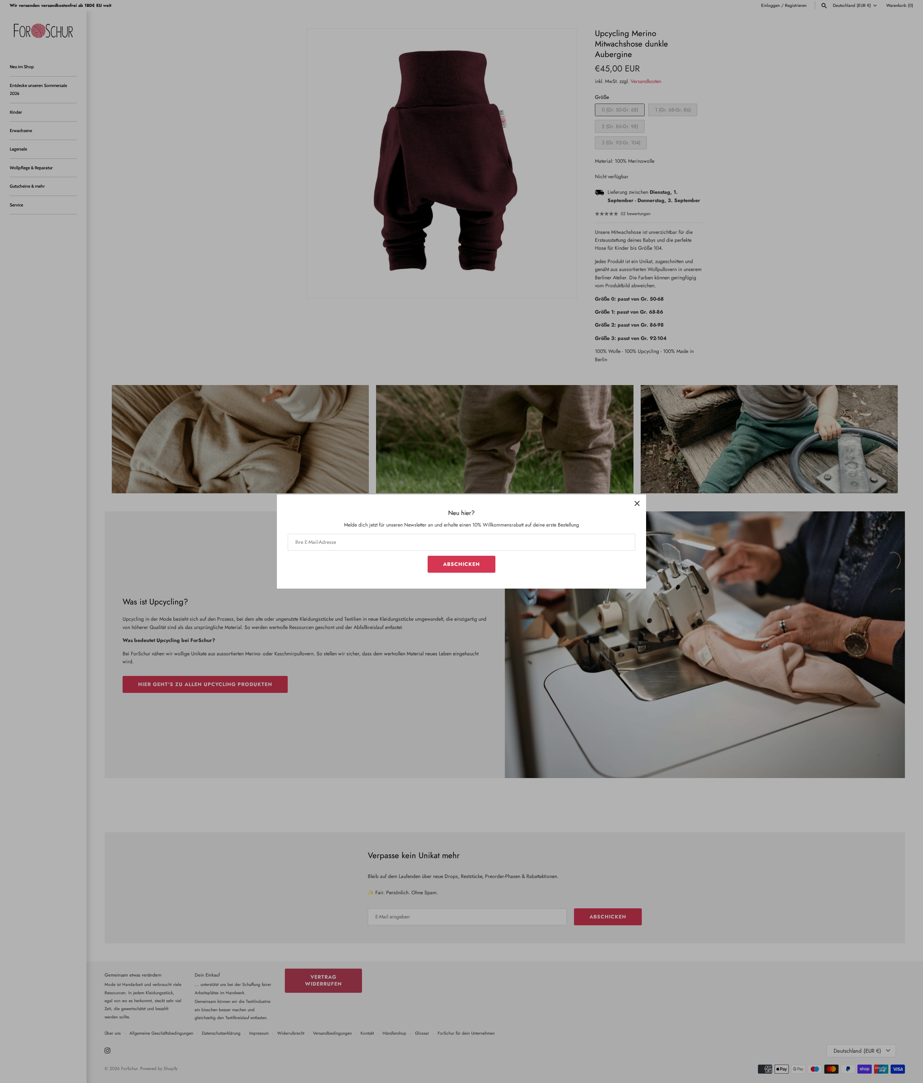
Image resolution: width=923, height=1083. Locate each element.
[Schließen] (637, 503)
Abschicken (461, 564)
